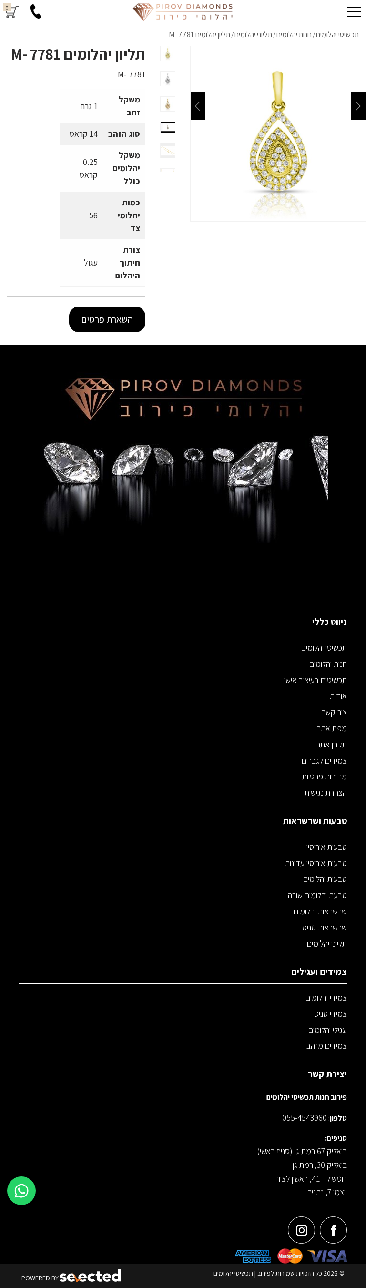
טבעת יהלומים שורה (317, 894)
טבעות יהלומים (325, 878)
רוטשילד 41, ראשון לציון (312, 1178)
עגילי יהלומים (327, 1029)
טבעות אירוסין (326, 846)
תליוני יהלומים (327, 943)
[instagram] (301, 1230)
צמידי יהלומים (326, 997)
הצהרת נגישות (326, 792)
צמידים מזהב (326, 1045)
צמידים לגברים (324, 760)
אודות (338, 695)
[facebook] (333, 1230)
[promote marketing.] (91, 1275)
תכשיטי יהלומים (324, 647)
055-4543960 (304, 1117)
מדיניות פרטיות (324, 776)
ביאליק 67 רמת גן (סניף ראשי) (302, 1150)
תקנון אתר (331, 744)
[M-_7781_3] (278, 133)
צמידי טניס (330, 1013)
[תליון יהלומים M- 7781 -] (167, 53)
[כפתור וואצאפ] (21, 1190)
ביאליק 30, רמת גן (320, 1164)
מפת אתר (332, 728)
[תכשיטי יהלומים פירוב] (183, 12)
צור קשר (334, 711)
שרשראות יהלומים (320, 911)
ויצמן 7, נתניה (327, 1191)
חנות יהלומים (328, 663)
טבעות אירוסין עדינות (316, 863)
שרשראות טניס (324, 927)
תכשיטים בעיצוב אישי (315, 680)
